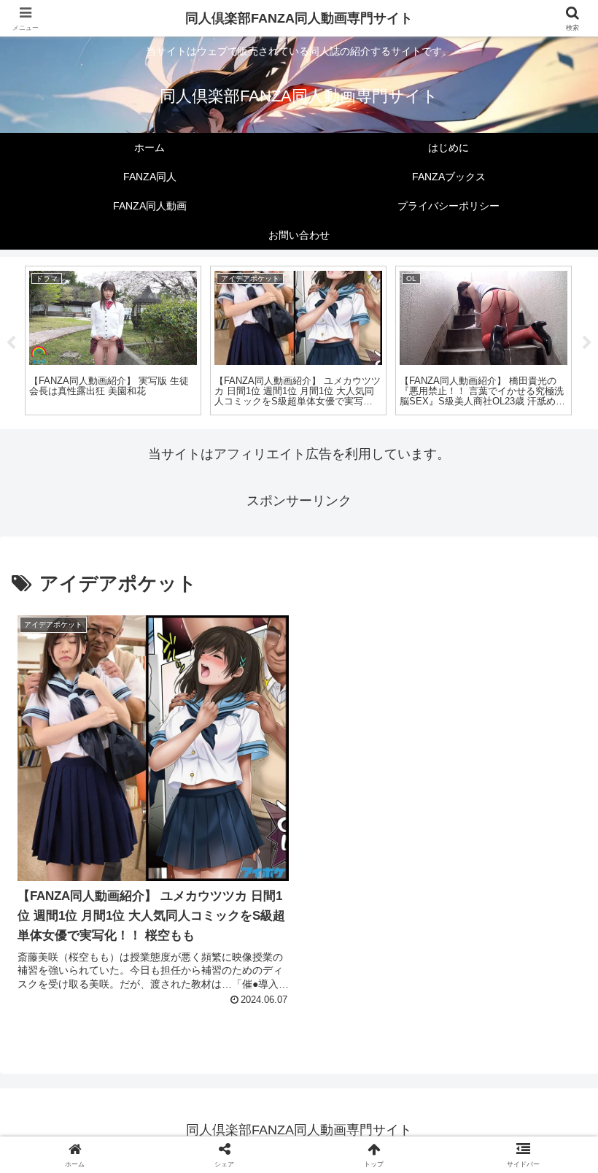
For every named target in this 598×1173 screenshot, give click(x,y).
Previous (11, 343)
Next (587, 343)
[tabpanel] (113, 340)
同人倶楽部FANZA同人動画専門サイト (299, 18)
